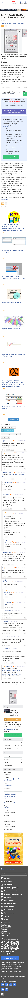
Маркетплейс (9, 900)
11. (4, 590)
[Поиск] (6, 2)
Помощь (4, 931)
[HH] (10, 985)
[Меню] (2, 2)
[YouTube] (2, 989)
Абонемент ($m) (9, 831)
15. (2, 636)
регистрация (6, 684)
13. (2, 611)
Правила (4, 929)
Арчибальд (7, 441)
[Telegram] (2, 985)
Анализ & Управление (11, 888)
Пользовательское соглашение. (11, 970)
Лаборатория (8, 884)
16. (2, 649)
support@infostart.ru (8, 954)
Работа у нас (5, 933)
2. (2, 472)
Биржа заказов (9, 913)
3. (2, 453)
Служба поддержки (10, 939)
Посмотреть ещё (13, 419)
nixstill (6, 621)
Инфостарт (4, 199)
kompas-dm (8, 453)
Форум (6, 916)
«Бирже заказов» (9, 729)
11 (5, 605)
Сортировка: (10, 434)
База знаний (8, 881)
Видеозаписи (8, 910)
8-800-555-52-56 (7, 952)
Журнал (7, 878)
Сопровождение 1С (10, 891)
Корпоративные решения (13, 894)
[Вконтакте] (6, 985)
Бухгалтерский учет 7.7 (11, 796)
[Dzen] (14, 985)
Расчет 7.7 (7, 798)
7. (5, 540)
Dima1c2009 (8, 611)
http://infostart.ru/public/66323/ (11, 670)
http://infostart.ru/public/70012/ (11, 674)
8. (2, 552)
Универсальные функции (11, 779)
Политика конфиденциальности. (11, 971)
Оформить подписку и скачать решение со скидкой (14, 111)
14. (2, 621)
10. (4, 580)
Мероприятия (9, 906)
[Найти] (25, 874)
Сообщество (5, 925)
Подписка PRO (6, 927)
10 (5, 594)
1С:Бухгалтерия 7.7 (9, 803)
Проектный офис (10, 903)
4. (2, 482)
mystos (7, 649)
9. (2, 568)
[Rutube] (6, 989)
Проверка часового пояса (11, 328)
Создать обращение (10, 958)
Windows (6, 807)
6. (4, 512)
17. (3, 666)
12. (5, 600)
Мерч (6, 919)
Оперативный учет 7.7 (10, 794)
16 (3, 668)
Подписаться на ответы (9, 427)
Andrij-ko (7, 636)
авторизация (14, 684)
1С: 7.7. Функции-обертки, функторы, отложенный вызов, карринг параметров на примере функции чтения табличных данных (13, 384)
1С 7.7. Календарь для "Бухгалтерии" (13, 16)
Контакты (4, 935)
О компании (5, 923)
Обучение (7, 897)
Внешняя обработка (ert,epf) (12, 790)
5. (3, 493)
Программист (8, 785)
